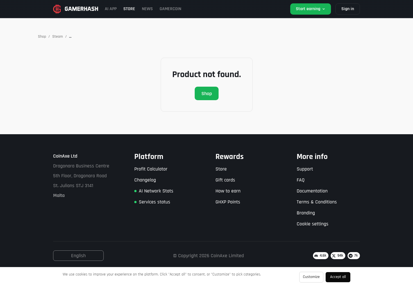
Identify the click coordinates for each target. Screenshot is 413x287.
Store (221, 169)
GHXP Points (227, 202)
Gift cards (225, 180)
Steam (57, 36)
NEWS (147, 9)
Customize (311, 276)
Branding (306, 213)
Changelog (145, 180)
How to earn (227, 191)
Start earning (308, 9)
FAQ (301, 180)
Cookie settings (312, 224)
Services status (154, 202)
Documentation (312, 191)
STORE (129, 9)
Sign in (347, 9)
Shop (42, 36)
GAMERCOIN (170, 9)
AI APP (111, 9)
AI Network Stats (156, 191)
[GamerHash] (75, 9)
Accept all (338, 276)
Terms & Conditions (317, 202)
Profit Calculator (150, 169)
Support (305, 169)
